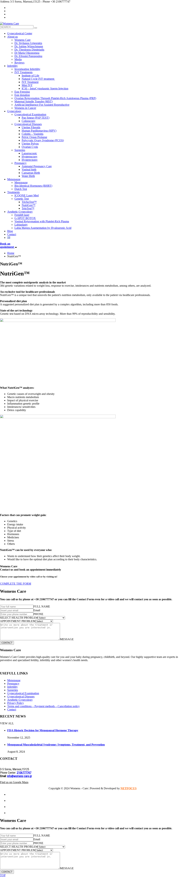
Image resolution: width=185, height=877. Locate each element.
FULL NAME (41, 606)
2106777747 (24, 772)
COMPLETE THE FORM (15, 583)
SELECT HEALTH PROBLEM (19, 617)
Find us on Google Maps (14, 782)
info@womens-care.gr (19, 776)
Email (36, 610)
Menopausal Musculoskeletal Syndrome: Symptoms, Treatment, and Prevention (56, 744)
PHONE (38, 614)
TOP (3, 875)
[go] (35, 27)
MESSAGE (67, 639)
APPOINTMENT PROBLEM (17, 621)
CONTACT (6, 643)
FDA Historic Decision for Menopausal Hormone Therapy (42, 730)
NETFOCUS (129, 788)
